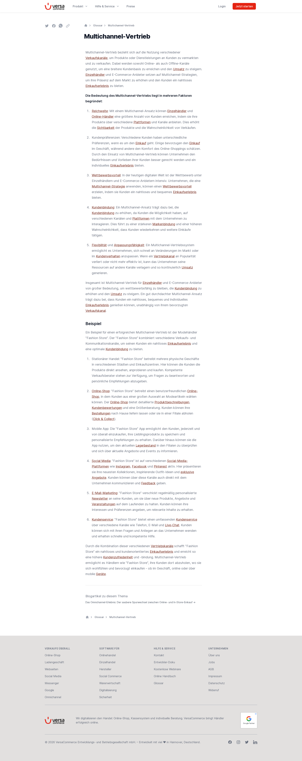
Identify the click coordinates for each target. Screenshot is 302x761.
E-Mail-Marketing (104, 493)
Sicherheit (105, 697)
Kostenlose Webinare (167, 669)
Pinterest (160, 466)
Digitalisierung (108, 690)
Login (222, 6)
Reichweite (100, 111)
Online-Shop (101, 391)
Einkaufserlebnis (97, 86)
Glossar (97, 25)
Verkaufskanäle (96, 58)
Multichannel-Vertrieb (121, 25)
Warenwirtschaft (109, 683)
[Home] (86, 25)
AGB (211, 669)
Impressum (215, 676)
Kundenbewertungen (107, 408)
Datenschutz (216, 683)
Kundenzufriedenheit (118, 557)
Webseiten (51, 669)
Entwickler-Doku (164, 662)
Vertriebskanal (164, 256)
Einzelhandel (107, 662)
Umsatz (178, 69)
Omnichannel (53, 697)
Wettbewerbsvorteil (106, 175)
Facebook (139, 466)
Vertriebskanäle (162, 546)
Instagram (123, 466)
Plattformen (142, 122)
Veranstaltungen (103, 504)
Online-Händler (103, 116)
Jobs (211, 662)
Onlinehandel (107, 655)
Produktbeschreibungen (171, 402)
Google (49, 690)
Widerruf (213, 690)
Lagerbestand (146, 445)
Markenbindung (163, 224)
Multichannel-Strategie (108, 186)
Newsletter (100, 498)
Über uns (214, 655)
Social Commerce (110, 676)
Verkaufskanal (95, 311)
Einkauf (140, 143)
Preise (131, 6)
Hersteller (105, 669)
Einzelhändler (95, 74)
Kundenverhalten (108, 256)
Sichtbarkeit (105, 128)
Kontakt (159, 655)
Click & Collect (103, 419)
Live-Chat (172, 525)
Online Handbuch (165, 676)
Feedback (148, 483)
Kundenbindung (103, 207)
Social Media (101, 461)
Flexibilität (99, 245)
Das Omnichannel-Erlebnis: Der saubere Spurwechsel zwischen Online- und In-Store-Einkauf (140, 602)
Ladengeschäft (54, 662)
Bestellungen (101, 413)
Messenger (52, 683)
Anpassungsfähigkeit (129, 245)
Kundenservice (102, 519)
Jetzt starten (244, 6)
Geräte (101, 574)
